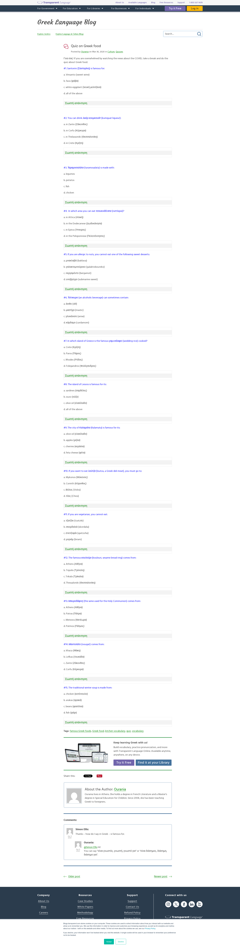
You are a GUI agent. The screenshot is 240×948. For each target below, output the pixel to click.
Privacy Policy (150, 928)
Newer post (160, 876)
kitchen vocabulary (115, 731)
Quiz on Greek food (86, 46)
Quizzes (119, 52)
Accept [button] (109, 941)
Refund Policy (132, 912)
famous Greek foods (80, 731)
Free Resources (85, 918)
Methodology (85, 912)
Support (132, 901)
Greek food (98, 731)
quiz (128, 731)
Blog (43, 907)
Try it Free (175, 8)
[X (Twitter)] (176, 904)
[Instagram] (168, 904)
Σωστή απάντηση (76, 103)
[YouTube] (199, 904)
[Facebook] (184, 904)
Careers (43, 912)
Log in (194, 8)
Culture (111, 52)
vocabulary (138, 731)
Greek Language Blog (66, 22)
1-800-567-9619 (196, 3)
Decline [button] (121, 941)
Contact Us (132, 907)
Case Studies (85, 901)
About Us (43, 901)
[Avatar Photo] (70, 830)
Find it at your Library (154, 762)
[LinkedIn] (192, 904)
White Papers (85, 907)
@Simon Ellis (90, 847)
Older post (74, 876)
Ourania (85, 52)
